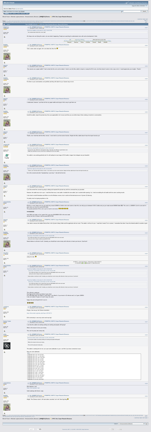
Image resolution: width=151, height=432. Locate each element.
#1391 (146, 202)
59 (67, 21)
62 (72, 21)
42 (42, 21)
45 (46, 21)
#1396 (146, 307)
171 (41, 22)
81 (100, 21)
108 (14, 22)
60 (69, 21)
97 (124, 21)
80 (99, 21)
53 (58, 21)
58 (66, 21)
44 (45, 21)
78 (96, 21)
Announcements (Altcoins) (31, 16)
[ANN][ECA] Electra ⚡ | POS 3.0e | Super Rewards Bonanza (55, 16)
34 (30, 21)
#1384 (146, 78)
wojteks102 (6, 144)
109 (16, 22)
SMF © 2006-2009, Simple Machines (81, 429)
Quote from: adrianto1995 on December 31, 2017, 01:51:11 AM (40, 148)
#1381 (146, 27)
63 (73, 21)
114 (26, 22)
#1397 (146, 321)
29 (23, 21)
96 (123, 21)
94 (120, 21)
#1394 (146, 253)
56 (63, 21)
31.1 (20, 11)
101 (131, 21)
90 (114, 21)
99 (127, 21)
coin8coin (6, 306)
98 (126, 21)
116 (30, 22)
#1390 (146, 186)
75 (91, 21)
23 (14, 21)
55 (61, 21)
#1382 (146, 45)
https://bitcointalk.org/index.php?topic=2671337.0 (39, 313)
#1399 (146, 383)
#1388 (146, 145)
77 (94, 21)
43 (43, 21)
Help (11, 13)
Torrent (22, 11)
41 (40, 21)
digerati (5, 65)
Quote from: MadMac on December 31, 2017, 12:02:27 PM (39, 30)
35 (32, 21)
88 (111, 21)
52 (57, 21)
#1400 (146, 396)
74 (90, 21)
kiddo (4, 334)
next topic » (146, 19)
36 (33, 21)
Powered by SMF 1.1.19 (67, 429)
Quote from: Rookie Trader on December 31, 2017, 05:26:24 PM (40, 337)
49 (52, 21)
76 (93, 21)
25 (17, 21)
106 (10, 22)
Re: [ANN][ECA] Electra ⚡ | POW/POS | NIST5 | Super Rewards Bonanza (49, 27)
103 (3, 22)
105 (8, 22)
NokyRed (5, 253)
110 (18, 22)
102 (133, 21)
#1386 (146, 112)
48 (51, 21)
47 (49, 21)
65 (76, 21)
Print (146, 22)
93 (118, 21)
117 (32, 22)
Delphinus (6, 27)
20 (9, 21)
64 (75, 21)
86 (108, 21)
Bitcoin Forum (6, 16)
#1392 (146, 220)
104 (6, 22)
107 (12, 22)
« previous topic (141, 19)
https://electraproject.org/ (33, 388)
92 (117, 21)
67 (79, 21)
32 (27, 21)
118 (34, 22)
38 (36, 21)
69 (82, 21)
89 (112, 21)
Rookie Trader (7, 321)
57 (64, 21)
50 (54, 21)
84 (105, 21)
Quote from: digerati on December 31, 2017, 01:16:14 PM (39, 168)
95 (121, 21)
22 (12, 21)
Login (18, 13)
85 (106, 21)
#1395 (146, 266)
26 (18, 21)
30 (24, 21)
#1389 (146, 166)
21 (11, 21)
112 (22, 22)
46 (48, 21)
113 (24, 22)
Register (23, 13)
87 (109, 21)
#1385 (146, 99)
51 (55, 21)
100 (129, 21)
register (21, 8)
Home (6, 13)
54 (60, 21)
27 (20, 21)
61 (70, 21)
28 (21, 21)
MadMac (5, 44)
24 (15, 21)
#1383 (146, 66)
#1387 (146, 132)
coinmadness (7, 383)
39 (37, 21)
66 (78, 21)
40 (39, 21)
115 (28, 22)
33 (29, 21)
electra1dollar (7, 202)
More (27, 13)
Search (14, 13)
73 (88, 21)
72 (87, 21)
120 (38, 22)
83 (103, 21)
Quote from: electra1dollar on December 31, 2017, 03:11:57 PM (40, 235)
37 (34, 21)
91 (115, 21)
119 (36, 22)
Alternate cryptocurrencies (17, 16)
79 (97, 21)
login (17, 8)
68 (81, 21)
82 (102, 21)
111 (20, 22)
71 (86, 21)
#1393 (146, 233)
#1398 (146, 334)
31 (26, 21)
